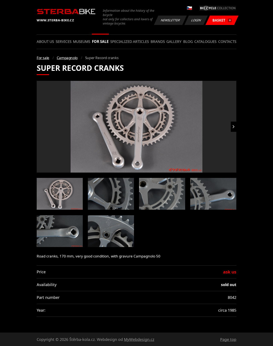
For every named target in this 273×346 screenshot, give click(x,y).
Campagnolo (67, 57)
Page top (228, 339)
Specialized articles (129, 41)
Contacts (227, 41)
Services (63, 41)
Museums (81, 41)
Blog (188, 41)
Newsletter (170, 20)
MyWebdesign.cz (139, 339)
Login (196, 20)
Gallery (174, 41)
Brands (158, 41)
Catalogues (205, 41)
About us (45, 41)
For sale (100, 41)
